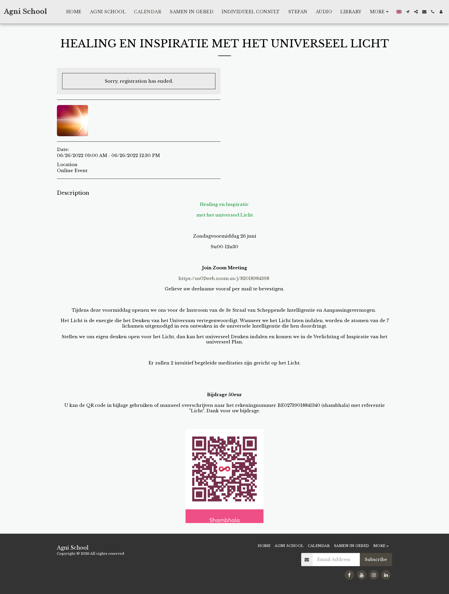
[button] (408, 12)
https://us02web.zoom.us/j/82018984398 (224, 278)
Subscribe (376, 559)
